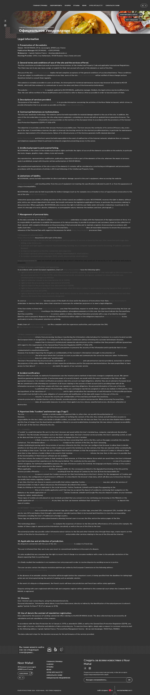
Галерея (68, 5)
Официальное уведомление (58, 678)
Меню (84, 5)
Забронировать (56, 5)
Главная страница (40, 5)
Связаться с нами (112, 5)
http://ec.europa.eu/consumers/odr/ (32, 570)
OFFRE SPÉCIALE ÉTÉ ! (96, 5)
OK (129, 680)
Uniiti (130, 690)
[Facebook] (5, 21)
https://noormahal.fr (41, 73)
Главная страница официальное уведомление (36, 27)
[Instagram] (5, 25)
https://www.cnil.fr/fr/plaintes (30, 327)
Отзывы (76, 5)
